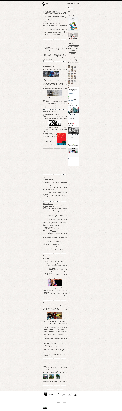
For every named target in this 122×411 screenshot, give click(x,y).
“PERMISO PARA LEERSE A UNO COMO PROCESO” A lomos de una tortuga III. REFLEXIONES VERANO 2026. (73, 57)
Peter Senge (56, 11)
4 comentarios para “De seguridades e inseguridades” (48, 204)
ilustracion (47, 254)
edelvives (65, 222)
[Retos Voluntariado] (75, 71)
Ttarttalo (56, 215)
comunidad (46, 386)
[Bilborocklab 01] (72, 74)
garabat (52, 219)
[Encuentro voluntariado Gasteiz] (69, 71)
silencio (45, 63)
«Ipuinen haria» (50, 215)
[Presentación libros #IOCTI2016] (72, 78)
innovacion (50, 40)
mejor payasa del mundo (49, 261)
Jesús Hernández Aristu (47, 69)
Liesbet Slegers (60, 236)
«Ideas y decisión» (48, 276)
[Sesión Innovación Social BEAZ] (75, 76)
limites (49, 111)
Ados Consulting (62, 310)
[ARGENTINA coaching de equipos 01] (69, 83)
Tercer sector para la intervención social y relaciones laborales (53, 305)
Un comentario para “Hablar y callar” (46, 64)
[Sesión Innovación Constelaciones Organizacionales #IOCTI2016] (72, 83)
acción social (46, 359)
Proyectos (75, 3)
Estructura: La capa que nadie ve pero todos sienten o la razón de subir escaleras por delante (74, 45)
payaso (65, 302)
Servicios (72, 3)
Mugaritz (51, 155)
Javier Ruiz (62, 12)
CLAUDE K (46, 255)
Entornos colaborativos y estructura (48, 66)
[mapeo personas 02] (75, 78)
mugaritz (53, 176)
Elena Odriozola (65, 215)
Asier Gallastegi (71, 44)
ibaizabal (59, 237)
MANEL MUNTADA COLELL (72, 50)
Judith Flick (65, 12)
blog (51, 223)
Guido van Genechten (54, 255)
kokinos (43, 229)
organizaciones (55, 40)
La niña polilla (62, 249)
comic (45, 149)
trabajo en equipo (55, 111)
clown (45, 302)
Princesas (54, 222)
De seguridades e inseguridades (48, 179)
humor (58, 302)
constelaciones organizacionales (51, 302)
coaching (46, 40)
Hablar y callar (45, 44)
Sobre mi (69, 3)
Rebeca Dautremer (63, 255)
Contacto (78, 3)
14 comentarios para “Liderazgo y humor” (46, 303)
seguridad (48, 203)
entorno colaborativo (47, 111)
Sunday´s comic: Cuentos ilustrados (48, 206)
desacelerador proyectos (47, 176)
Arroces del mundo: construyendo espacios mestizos (51, 363)
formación (48, 40)
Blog (67, 3)
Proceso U (44, 7)
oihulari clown (63, 302)
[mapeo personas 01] (75, 67)
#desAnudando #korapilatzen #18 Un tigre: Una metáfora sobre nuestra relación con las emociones (74, 53)
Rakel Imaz (64, 293)
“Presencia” (44, 11)
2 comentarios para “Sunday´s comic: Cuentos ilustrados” (48, 256)
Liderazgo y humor (46, 258)
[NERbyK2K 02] (69, 81)
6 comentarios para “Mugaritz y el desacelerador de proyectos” (48, 177)
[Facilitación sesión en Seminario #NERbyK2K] (75, 73)
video (52, 235)
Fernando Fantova (51, 346)
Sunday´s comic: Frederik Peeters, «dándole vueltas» (51, 114)
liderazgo (52, 40)
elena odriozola (50, 255)
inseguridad (46, 203)
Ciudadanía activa (71, 12)
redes (50, 359)
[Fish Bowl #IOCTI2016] (69, 67)
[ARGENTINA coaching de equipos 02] (72, 76)
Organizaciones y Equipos (71, 15)
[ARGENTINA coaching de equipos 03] (69, 76)
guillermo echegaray (56, 302)
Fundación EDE (64, 260)
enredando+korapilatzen (46, 3)
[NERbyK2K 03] (72, 71)
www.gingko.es (55, 107)
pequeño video (54, 231)
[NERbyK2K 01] (72, 68)
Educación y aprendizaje (71, 13)
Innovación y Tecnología (71, 14)
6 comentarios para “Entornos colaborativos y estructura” (48, 112)
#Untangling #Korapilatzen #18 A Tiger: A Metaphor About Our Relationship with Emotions (74, 59)
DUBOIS (47, 255)
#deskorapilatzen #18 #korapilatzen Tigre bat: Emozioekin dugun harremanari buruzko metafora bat (73, 61)
